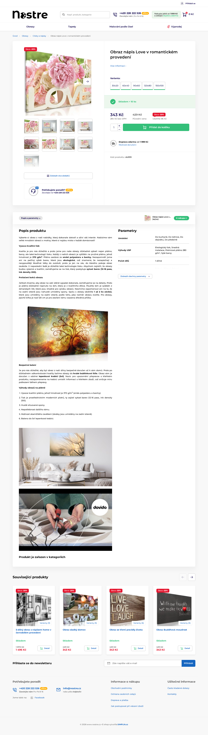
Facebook (39, 697)
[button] (87, 81)
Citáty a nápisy (39, 36)
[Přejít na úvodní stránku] (30, 15)
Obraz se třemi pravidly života (126, 629)
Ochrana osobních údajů (123, 694)
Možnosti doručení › (128, 145)
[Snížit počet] (119, 129)
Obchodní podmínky (121, 688)
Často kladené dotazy (178, 688)
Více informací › (118, 66)
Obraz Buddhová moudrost (171, 629)
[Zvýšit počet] (119, 126)
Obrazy (25, 36)
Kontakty (171, 694)
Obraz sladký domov (74, 629)
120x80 (147, 85)
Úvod (15, 36)
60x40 (125, 85)
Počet (114, 127)
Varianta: (115, 78)
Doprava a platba (119, 700)
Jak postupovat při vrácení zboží (127, 706)
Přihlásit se (190, 3)
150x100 (159, 85)
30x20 (115, 85)
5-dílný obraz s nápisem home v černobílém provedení (33, 631)
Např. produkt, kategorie (79, 14)
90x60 (136, 85)
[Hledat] (63, 14)
